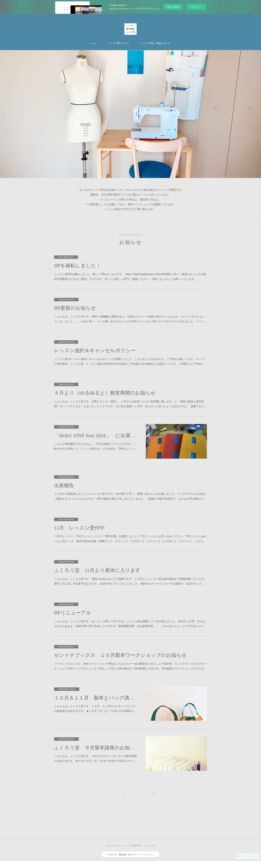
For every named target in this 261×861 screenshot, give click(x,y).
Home (93, 43)
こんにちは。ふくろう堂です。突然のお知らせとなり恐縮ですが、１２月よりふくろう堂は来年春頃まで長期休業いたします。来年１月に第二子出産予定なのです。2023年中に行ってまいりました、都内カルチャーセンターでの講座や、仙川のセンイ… (130, 581)
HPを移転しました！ (77, 265)
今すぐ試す (173, 6)
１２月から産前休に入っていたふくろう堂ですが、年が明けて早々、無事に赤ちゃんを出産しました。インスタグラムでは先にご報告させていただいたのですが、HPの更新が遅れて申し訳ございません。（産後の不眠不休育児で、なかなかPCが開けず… (130, 496)
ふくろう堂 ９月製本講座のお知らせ (96, 748)
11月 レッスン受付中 (79, 528)
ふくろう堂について (118, 43)
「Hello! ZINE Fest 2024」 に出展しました (96, 435)
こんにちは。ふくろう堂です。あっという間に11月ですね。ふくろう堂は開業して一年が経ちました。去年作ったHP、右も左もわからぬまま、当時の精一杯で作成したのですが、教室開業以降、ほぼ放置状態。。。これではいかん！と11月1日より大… (130, 623)
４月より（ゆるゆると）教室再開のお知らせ (105, 393)
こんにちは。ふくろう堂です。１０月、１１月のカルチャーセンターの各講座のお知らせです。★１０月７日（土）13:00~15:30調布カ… (95, 708)
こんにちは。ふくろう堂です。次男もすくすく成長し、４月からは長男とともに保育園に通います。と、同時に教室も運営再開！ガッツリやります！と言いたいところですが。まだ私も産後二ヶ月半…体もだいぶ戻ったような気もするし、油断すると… (130, 403)
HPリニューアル (72, 613)
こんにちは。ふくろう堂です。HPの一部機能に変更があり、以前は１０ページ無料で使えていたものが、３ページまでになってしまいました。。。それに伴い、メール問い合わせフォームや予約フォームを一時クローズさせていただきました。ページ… (130, 318)
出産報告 (64, 485)
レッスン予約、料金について (155, 43)
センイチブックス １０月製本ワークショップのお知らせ (120, 655)
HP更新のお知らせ (75, 308)
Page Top (130, 830)
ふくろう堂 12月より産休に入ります (97, 570)
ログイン (196, 7)
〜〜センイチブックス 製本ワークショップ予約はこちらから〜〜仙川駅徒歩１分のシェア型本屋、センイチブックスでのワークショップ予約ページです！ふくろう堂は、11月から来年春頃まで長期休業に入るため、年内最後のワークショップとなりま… (130, 666)
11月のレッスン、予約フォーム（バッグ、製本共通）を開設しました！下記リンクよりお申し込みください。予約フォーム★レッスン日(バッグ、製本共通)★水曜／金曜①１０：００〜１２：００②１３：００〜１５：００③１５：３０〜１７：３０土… (130, 538)
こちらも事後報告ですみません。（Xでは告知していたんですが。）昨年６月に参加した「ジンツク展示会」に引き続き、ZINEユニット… (96, 446)
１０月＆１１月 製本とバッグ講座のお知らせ (96, 698)
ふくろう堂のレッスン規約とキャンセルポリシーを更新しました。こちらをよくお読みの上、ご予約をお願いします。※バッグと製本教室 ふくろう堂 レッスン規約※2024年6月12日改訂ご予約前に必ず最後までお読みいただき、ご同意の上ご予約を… (129, 361)
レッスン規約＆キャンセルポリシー (95, 350)
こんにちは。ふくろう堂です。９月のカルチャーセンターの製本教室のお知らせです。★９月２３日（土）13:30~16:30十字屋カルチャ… (95, 758)
